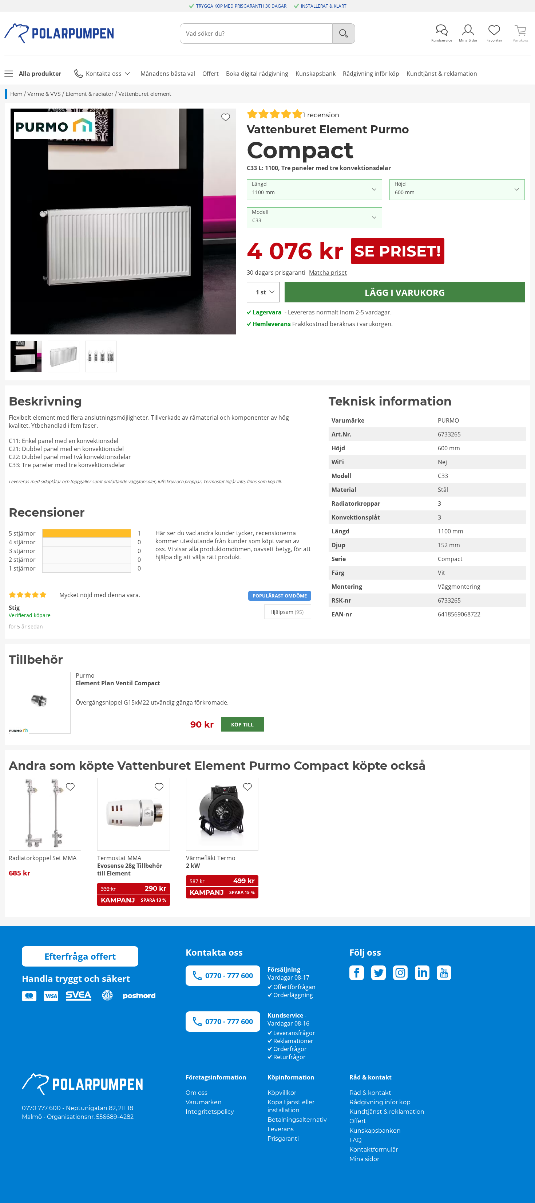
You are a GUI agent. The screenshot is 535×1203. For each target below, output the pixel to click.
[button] (123, 221)
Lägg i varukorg (405, 292)
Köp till (242, 724)
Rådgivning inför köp (380, 1102)
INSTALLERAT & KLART (323, 6)
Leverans (281, 1129)
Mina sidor (364, 1159)
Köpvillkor (282, 1092)
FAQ (355, 1140)
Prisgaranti (283, 1138)
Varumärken (204, 1102)
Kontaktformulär (373, 1149)
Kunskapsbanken (375, 1130)
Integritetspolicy (210, 1111)
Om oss (196, 1092)
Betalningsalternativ (297, 1119)
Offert (357, 1121)
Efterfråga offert (80, 956)
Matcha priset (328, 273)
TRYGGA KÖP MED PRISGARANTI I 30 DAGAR (241, 6)
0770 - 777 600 (229, 975)
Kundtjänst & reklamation (386, 1111)
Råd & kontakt (370, 1092)
